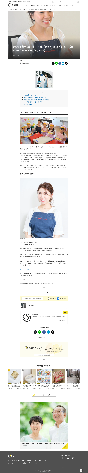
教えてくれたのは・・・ (30, 104)
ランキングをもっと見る (45, 395)
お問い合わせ (10, 467)
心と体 (71, 5)
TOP (10, 9)
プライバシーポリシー (48, 467)
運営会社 (62, 467)
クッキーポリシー (56, 467)
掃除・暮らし (49, 5)
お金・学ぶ (65, 5)
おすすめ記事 (27, 467)
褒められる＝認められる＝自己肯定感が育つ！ (35, 97)
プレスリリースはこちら (18, 467)
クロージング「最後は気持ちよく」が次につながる (36, 99)
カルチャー (77, 5)
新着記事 (33, 5)
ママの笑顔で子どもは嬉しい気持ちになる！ (35, 102)
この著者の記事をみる (61, 320)
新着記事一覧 (26, 463)
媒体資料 (67, 467)
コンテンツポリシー (39, 467)
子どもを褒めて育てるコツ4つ (31, 95)
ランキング (27, 5)
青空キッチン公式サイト (26, 269)
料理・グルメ (57, 5)
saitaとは (34, 463)
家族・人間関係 (41, 5)
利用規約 (32, 467)
